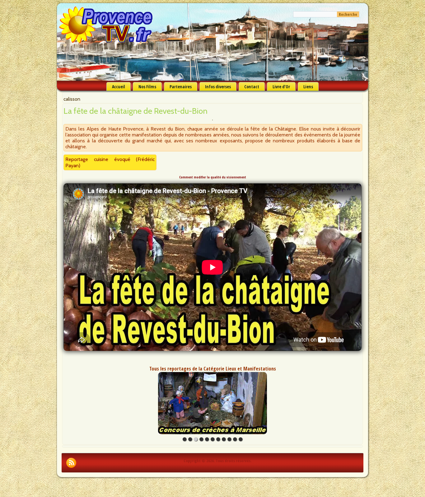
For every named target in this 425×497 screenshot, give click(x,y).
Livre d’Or (281, 87)
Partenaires (181, 87)
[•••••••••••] (212, 403)
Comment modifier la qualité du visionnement (212, 177)
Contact (251, 87)
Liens (308, 87)
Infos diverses (218, 87)
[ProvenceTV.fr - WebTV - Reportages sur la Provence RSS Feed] (71, 463)
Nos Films (147, 87)
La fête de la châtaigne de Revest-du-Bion (135, 111)
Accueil (118, 87)
